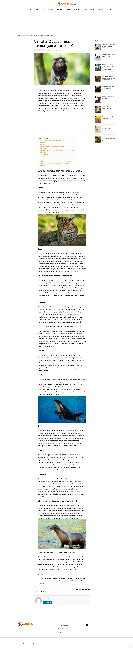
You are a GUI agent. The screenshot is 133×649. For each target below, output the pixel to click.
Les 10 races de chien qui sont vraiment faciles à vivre (108, 46)
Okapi (42, 144)
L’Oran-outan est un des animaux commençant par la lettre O (57, 150)
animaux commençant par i (46, 271)
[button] (111, 9)
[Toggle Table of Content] (72, 138)
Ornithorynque (45, 154)
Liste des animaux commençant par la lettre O (53, 140)
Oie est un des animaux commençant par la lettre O (54, 146)
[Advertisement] (66, 22)
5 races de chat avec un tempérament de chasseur (108, 98)
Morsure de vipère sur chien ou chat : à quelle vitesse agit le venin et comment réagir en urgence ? (108, 68)
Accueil (19, 35)
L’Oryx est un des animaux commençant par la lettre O (55, 162)
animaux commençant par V (71, 108)
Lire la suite (47, 602)
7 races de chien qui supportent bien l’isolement (107, 128)
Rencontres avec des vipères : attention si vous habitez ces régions (108, 78)
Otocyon (43, 165)
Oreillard (43, 152)
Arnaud (46, 598)
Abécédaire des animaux (27, 35)
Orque (43, 156)
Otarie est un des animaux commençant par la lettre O (55, 163)
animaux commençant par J (56, 298)
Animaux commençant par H (49, 212)
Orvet (42, 158)
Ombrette (43, 148)
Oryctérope (44, 160)
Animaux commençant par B (70, 181)
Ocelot (43, 142)
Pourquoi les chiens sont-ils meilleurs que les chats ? (108, 138)
